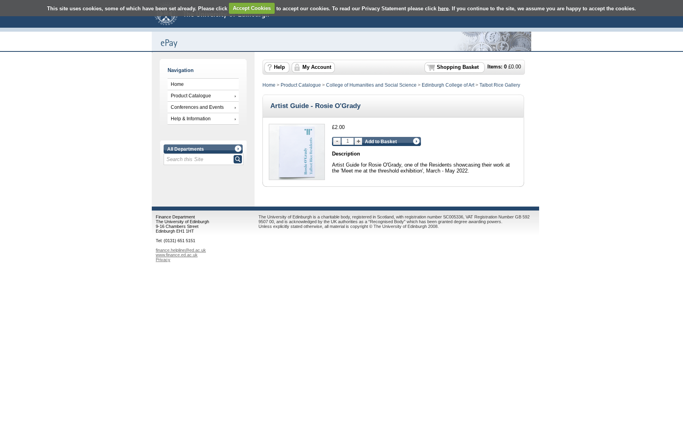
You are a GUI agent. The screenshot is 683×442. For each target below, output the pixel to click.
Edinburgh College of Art (448, 85)
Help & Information (191, 118)
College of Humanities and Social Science (371, 85)
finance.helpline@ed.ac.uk (181, 250)
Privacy (163, 259)
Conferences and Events (197, 107)
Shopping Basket (458, 67)
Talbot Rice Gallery (499, 85)
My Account (316, 67)
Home (177, 84)
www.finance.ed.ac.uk (177, 254)
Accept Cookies (252, 8)
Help (279, 67)
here (443, 8)
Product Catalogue (191, 95)
